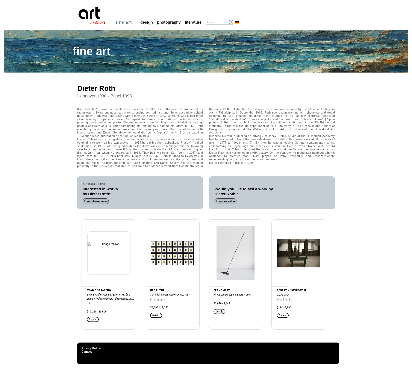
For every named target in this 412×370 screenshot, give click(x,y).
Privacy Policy (91, 348)
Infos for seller (225, 201)
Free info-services (96, 201)
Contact (87, 351)
